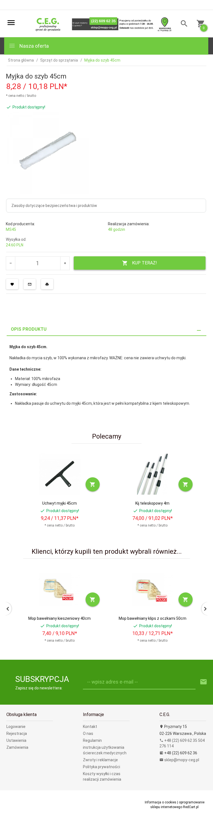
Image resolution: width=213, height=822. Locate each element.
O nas (88, 733)
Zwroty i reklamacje (100, 760)
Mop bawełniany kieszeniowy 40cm (59, 618)
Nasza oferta (33, 46)
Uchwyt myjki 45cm (59, 503)
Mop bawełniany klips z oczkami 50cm (152, 618)
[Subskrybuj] (203, 682)
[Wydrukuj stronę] (47, 284)
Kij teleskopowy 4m (152, 503)
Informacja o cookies (160, 802)
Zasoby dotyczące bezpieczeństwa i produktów (54, 205)
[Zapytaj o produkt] (30, 284)
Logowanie (16, 726)
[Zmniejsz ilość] (10, 263)
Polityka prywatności (101, 767)
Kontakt (90, 726)
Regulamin (92, 740)
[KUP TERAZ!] (93, 484)
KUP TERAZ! (144, 262)
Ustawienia (16, 740)
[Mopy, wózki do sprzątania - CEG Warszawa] (102, 24)
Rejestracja (16, 733)
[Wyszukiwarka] (182, 24)
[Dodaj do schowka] (12, 284)
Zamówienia (17, 747)
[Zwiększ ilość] (64, 263)
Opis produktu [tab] (29, 329)
